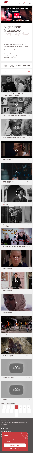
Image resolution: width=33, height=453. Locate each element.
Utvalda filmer (6, 66)
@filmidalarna (6, 431)
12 (24, 411)
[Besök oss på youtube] (7, 428)
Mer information (14, 448)
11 (20, 411)
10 (16, 411)
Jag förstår (14, 445)
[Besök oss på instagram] (5, 428)
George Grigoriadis (16, 33)
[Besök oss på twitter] (3, 428)
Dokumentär (26, 65)
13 (29, 411)
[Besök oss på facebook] (1, 428)
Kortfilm (18, 65)
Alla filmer (12, 66)
